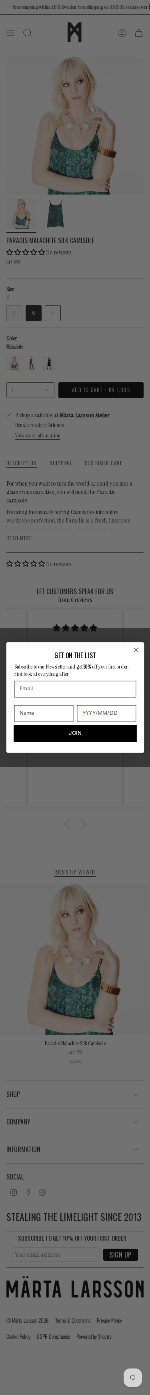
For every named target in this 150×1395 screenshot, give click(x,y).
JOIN (74, 733)
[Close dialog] (136, 649)
